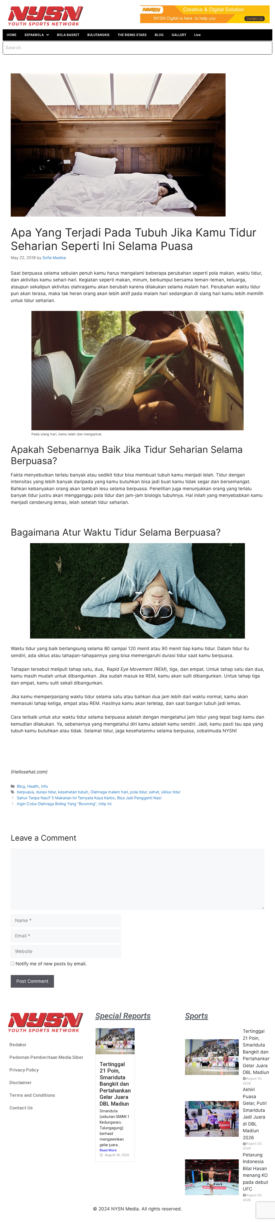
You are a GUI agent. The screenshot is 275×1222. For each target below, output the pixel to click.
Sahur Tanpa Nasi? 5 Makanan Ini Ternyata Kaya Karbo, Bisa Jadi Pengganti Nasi (89, 797)
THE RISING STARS (132, 35)
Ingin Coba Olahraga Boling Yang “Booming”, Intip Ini (64, 803)
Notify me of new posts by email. (51, 963)
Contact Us (21, 1107)
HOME (11, 35)
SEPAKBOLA (34, 35)
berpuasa (25, 792)
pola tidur (138, 792)
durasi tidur (46, 792)
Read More (108, 1150)
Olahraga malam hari (109, 792)
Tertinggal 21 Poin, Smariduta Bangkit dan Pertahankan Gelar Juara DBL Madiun (115, 1084)
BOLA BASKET (68, 35)
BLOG (159, 35)
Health (33, 786)
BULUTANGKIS (98, 35)
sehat (154, 792)
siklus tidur (170, 792)
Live (197, 35)
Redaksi (17, 1044)
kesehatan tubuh (73, 792)
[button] (36, 35)
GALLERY (179, 35)
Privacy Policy (24, 1070)
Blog (21, 786)
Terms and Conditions (32, 1095)
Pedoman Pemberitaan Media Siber (46, 1057)
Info (44, 786)
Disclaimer (20, 1082)
